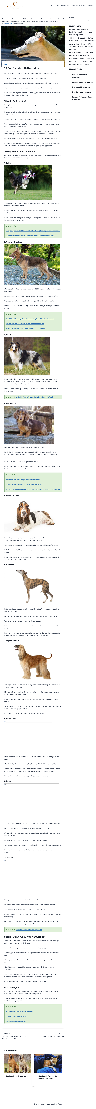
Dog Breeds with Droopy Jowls (17, 1076)
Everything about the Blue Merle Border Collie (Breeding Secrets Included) (33, 231)
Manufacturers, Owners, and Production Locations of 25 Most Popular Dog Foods (80, 32)
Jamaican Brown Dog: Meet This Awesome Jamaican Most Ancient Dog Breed (81, 46)
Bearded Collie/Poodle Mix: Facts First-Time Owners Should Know (30, 236)
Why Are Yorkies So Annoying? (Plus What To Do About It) (15, 1036)
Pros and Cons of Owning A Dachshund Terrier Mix (24, 484)
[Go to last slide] (6, 1070)
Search (71, 18)
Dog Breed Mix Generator (81, 87)
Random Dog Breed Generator (83, 82)
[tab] (31, 1086)
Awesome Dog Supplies (69, 5)
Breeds (56, 5)
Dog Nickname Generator (81, 92)
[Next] (60, 1070)
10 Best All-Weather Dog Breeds (52, 1035)
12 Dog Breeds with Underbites (17, 1016)
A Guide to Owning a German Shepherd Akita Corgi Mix (26, 328)
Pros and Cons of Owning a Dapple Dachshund (23, 480)
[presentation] (17, 1063)
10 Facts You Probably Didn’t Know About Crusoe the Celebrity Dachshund (33, 489)
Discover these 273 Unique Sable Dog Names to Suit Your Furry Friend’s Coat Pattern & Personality (81, 55)
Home (50, 5)
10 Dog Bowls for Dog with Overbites (19, 1011)
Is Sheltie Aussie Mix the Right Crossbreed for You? (34, 397)
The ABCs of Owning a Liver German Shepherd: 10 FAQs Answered (30, 319)
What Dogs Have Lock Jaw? (16, 1021)
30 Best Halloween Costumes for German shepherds (25, 324)
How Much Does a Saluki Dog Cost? (29, 930)
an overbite (20, 105)
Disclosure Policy (8, 23)
